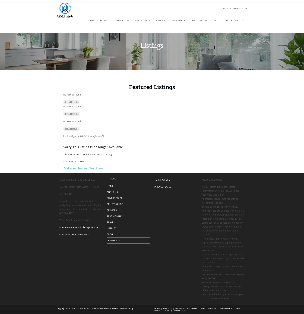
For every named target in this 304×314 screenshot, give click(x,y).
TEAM (110, 222)
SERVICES (112, 210)
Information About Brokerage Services (79, 227)
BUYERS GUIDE (114, 198)
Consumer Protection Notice (74, 234)
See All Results (71, 102)
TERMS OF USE (162, 179)
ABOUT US (112, 192)
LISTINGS (111, 228)
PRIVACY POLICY (162, 186)
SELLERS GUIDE (115, 204)
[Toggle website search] (243, 20)
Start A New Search (73, 161)
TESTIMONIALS (115, 216)
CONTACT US (113, 240)
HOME (110, 186)
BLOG (110, 234)
